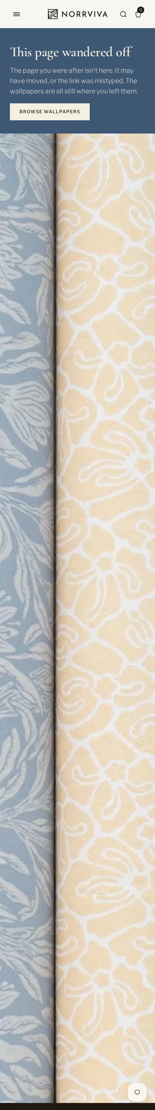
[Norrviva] (77, 14)
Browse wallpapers (49, 112)
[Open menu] (16, 14)
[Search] (123, 14)
